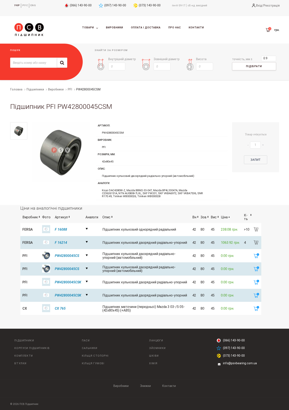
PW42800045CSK (68, 282)
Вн (194, 217)
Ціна (224, 217)
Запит (255, 159)
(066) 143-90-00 (81, 5)
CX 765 (60, 308)
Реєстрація (271, 5)
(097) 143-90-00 (115, 5)
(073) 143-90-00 (150, 5)
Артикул (61, 217)
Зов (203, 217)
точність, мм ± (242, 59)
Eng (33, 5)
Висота (201, 59)
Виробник (30, 217)
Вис (214, 217)
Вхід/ (259, 5)
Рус (25, 5)
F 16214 (61, 243)
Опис (106, 217)
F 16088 (61, 229)
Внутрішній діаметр (122, 59)
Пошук (15, 50)
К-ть (246, 217)
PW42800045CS (67, 256)
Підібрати (254, 66)
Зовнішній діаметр (167, 59)
